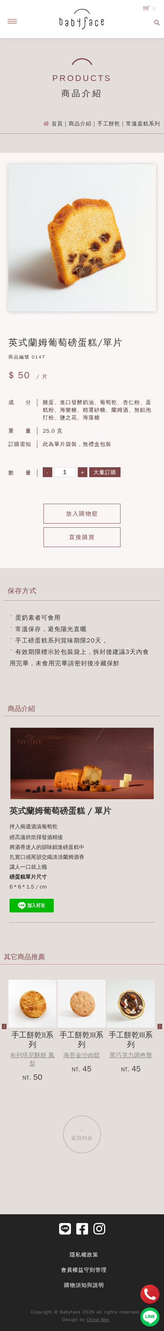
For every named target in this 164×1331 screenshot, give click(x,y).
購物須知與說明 (84, 1285)
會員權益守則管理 (84, 1270)
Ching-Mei (98, 1320)
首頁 (57, 124)
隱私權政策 (84, 1255)
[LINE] (149, 1316)
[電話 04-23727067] (149, 1294)
